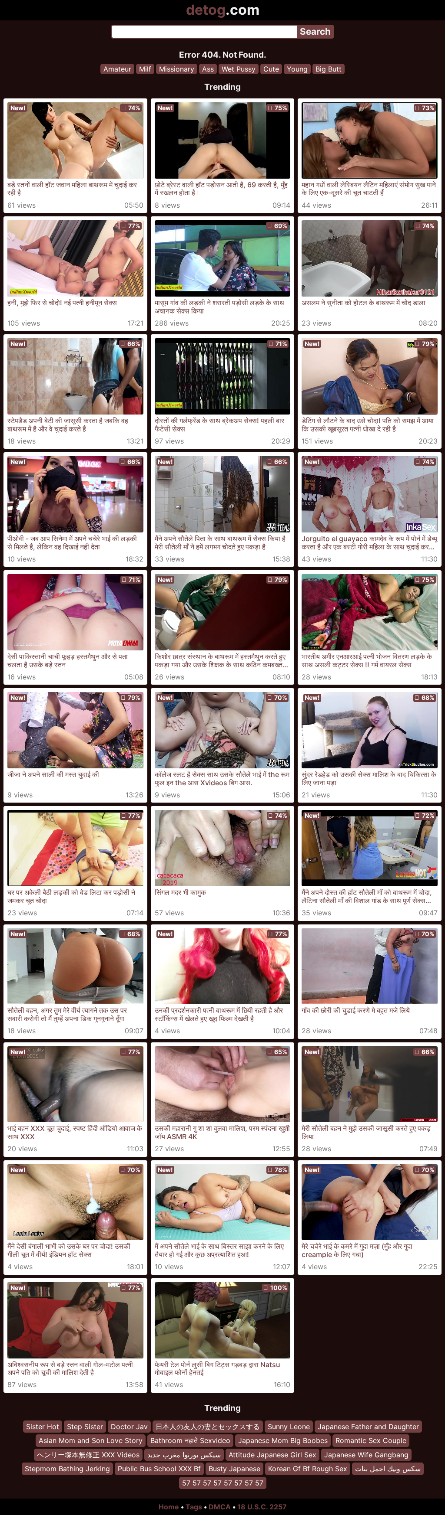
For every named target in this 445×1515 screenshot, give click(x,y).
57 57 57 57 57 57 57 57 (222, 1482)
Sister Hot (42, 1426)
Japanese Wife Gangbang (366, 1454)
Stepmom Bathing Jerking (67, 1468)
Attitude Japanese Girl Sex (272, 1454)
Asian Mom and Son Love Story (91, 1440)
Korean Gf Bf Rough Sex (307, 1468)
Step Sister (85, 1426)
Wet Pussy (239, 69)
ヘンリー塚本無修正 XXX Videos (88, 1454)
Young (297, 69)
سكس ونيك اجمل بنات (388, 1468)
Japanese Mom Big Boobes (283, 1440)
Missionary (176, 69)
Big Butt (328, 69)
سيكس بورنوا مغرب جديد (184, 1454)
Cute (271, 69)
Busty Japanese (234, 1468)
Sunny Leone (289, 1426)
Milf (145, 69)
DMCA (220, 1507)
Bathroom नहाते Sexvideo (190, 1440)
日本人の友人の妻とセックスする (208, 1426)
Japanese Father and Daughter (368, 1426)
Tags (194, 1507)
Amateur (117, 69)
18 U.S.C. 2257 (262, 1507)
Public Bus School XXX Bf (159, 1468)
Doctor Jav (129, 1426)
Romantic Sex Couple (370, 1440)
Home (169, 1507)
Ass (208, 69)
